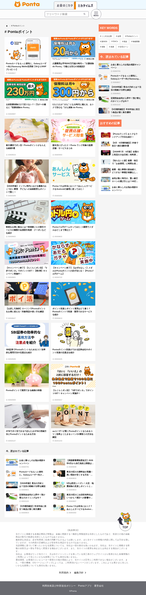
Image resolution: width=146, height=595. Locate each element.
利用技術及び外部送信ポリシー (59, 586)
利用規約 (64, 572)
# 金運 (118, 36)
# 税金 (124, 42)
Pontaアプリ (85, 586)
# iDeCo (114, 41)
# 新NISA (103, 42)
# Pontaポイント (131, 36)
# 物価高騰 (135, 42)
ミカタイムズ (85, 5)
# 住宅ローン (123, 47)
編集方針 (79, 572)
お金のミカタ (65, 5)
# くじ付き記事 (106, 36)
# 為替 (111, 47)
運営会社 (99, 586)
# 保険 (102, 47)
